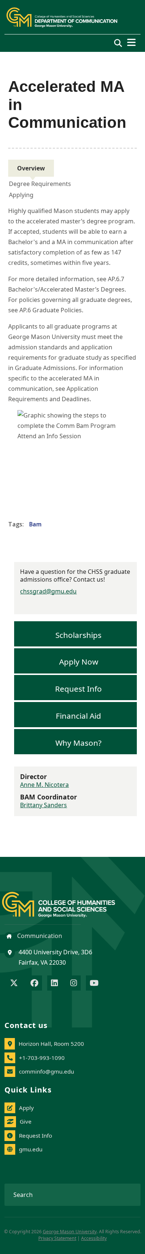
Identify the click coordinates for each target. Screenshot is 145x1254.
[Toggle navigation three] (131, 42)
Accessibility (94, 1238)
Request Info (78, 688)
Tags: (16, 524)
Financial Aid (78, 715)
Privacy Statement (57, 1238)
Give (26, 1121)
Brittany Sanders (43, 805)
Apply (26, 1107)
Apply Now (78, 661)
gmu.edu (30, 1149)
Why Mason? (78, 742)
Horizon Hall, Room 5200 (51, 1043)
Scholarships (78, 634)
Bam (35, 524)
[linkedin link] (54, 983)
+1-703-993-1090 (42, 1057)
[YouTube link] (94, 983)
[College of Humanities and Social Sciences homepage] (66, 900)
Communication (39, 936)
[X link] (14, 983)
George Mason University (70, 1231)
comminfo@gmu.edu (46, 1071)
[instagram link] (74, 983)
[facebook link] (34, 983)
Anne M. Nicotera (44, 785)
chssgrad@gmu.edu (48, 591)
